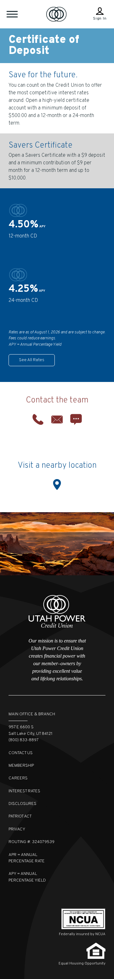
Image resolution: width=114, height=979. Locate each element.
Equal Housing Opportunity (82, 963)
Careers (18, 778)
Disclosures (22, 803)
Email (57, 419)
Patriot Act (20, 816)
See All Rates (31, 360)
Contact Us (21, 753)
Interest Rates (24, 791)
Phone (38, 419)
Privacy (17, 829)
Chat (76, 419)
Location (57, 484)
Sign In (100, 18)
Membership (21, 765)
